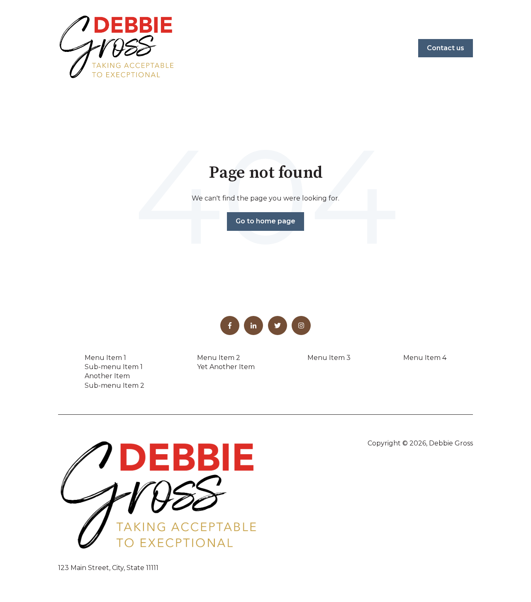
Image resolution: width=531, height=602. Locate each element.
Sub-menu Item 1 (114, 367)
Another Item (107, 376)
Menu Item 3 (329, 358)
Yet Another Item (226, 367)
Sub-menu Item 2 (114, 385)
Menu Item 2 (218, 358)
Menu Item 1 (105, 358)
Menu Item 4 (424, 358)
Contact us (445, 48)
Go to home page (265, 221)
